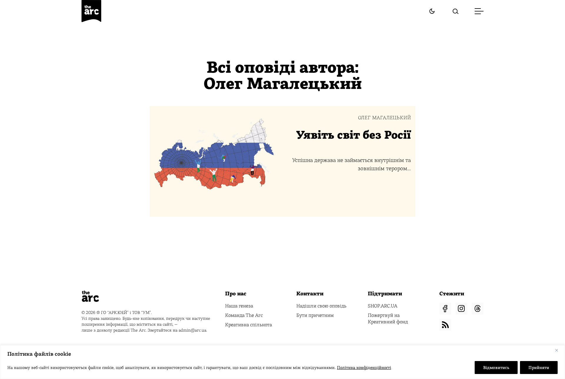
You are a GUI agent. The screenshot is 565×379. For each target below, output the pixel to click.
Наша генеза (239, 306)
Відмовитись (496, 367)
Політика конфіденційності (364, 367)
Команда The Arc (244, 315)
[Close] (558, 350)
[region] (282, 362)
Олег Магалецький (384, 118)
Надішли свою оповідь (321, 306)
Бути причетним (315, 315)
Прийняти (539, 367)
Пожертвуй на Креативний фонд (388, 318)
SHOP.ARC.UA (382, 306)
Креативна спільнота (248, 325)
